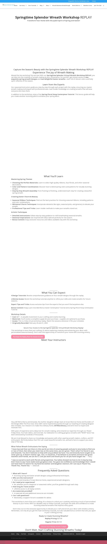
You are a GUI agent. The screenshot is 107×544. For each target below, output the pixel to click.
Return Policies (47, 534)
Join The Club (97, 5)
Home (15, 5)
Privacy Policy (57, 534)
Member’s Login (80, 534)
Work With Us (76, 5)
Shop (47, 5)
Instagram (31, 534)
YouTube (23, 534)
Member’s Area (87, 5)
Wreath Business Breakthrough (61, 5)
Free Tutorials (32, 5)
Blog (41, 5)
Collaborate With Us (68, 534)
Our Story (22, 5)
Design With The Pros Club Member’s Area (78, 1)
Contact (38, 534)
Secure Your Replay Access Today (53, 526)
